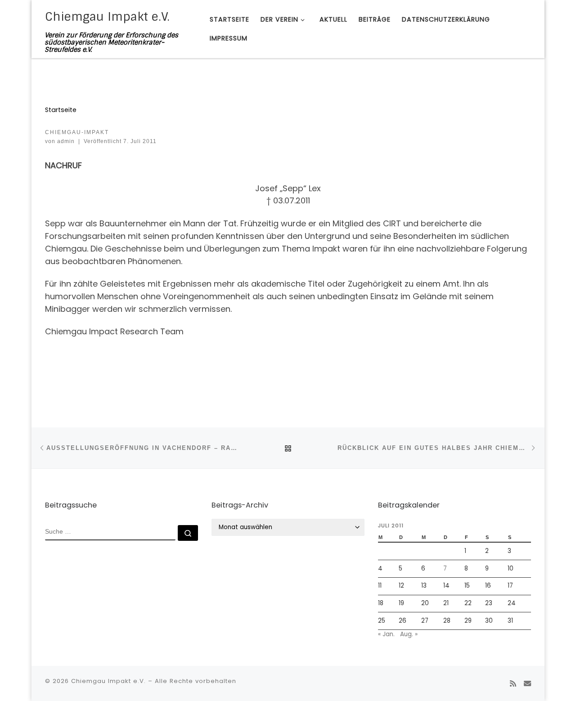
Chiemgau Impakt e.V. (108, 681)
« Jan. (386, 634)
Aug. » (409, 634)
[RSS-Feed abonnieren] (513, 683)
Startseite (60, 109)
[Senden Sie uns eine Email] (527, 683)
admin (66, 141)
